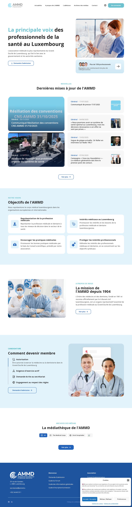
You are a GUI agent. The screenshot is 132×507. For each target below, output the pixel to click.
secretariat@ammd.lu (17, 488)
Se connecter (116, 5)
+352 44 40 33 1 (15, 492)
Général (14, 119)
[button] (128, 480)
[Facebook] (9, 502)
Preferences (121, 499)
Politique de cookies (97, 503)
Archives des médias (81, 5)
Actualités (38, 5)
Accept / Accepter (89, 499)
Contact (95, 5)
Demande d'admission (21, 390)
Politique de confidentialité (111, 503)
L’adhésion (67, 5)
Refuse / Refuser (106, 499)
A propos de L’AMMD (52, 5)
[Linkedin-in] (12, 502)
